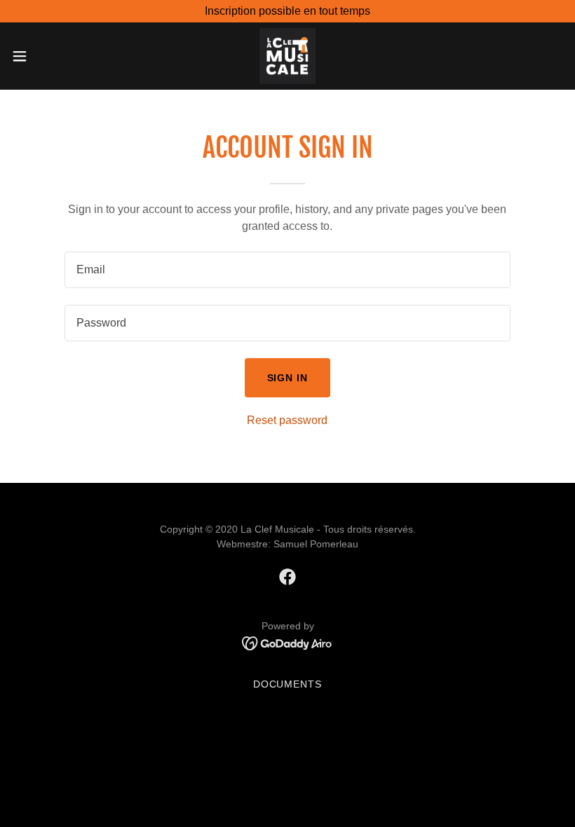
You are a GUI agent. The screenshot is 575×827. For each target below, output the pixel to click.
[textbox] (287, 270)
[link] (287, 56)
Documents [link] (288, 684)
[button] (48, 56)
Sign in (288, 377)
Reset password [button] (287, 420)
